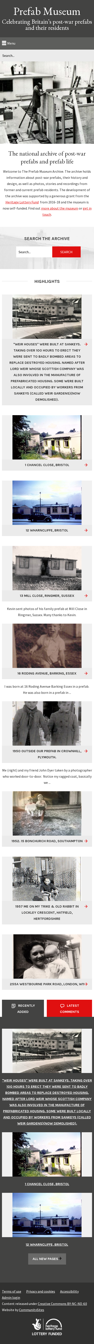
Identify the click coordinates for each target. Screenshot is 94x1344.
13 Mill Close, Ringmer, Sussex (47, 596)
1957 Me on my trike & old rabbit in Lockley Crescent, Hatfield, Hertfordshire (47, 912)
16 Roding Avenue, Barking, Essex (47, 673)
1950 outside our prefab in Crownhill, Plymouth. (47, 754)
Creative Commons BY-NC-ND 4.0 (62, 1303)
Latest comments (69, 1008)
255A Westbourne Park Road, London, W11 (47, 984)
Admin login (11, 1297)
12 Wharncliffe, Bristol (47, 530)
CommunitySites (31, 1310)
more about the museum (59, 208)
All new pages (45, 1259)
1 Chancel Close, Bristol (47, 465)
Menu (11, 43)
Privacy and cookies (40, 1291)
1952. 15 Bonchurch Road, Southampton (47, 841)
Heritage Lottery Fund (22, 202)
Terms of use (11, 1291)
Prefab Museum (47, 11)
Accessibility (69, 1291)
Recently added (26, 1008)
